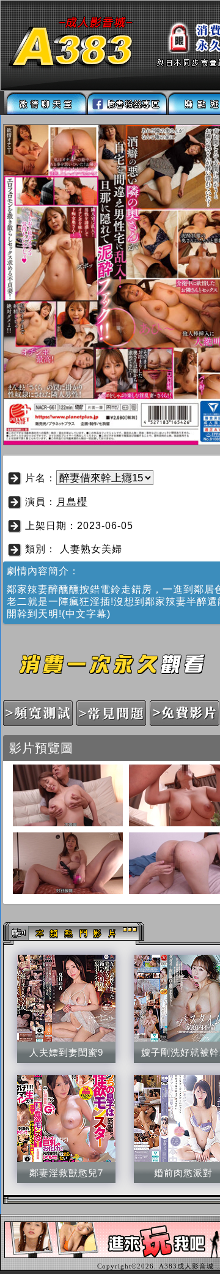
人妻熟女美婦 (91, 549)
